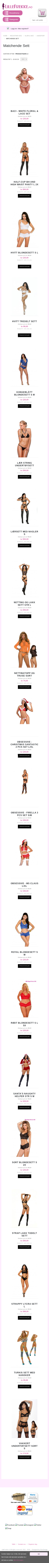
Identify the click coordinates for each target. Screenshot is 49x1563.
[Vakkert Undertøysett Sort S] (25, 1418)
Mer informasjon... (19, 1560)
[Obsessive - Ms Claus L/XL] (25, 852)
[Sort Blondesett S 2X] (25, 1137)
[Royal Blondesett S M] (25, 927)
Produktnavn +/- (22, 54)
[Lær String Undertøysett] (25, 438)
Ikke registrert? (23, 29)
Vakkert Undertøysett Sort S (24, 1445)
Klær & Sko (29, 35)
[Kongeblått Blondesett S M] (25, 367)
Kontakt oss (22, 1544)
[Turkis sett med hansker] (25, 1348)
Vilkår (13, 1544)
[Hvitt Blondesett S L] (25, 228)
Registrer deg (16, 35)
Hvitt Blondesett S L (24, 253)
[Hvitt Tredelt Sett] (25, 296)
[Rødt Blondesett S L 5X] (25, 998)
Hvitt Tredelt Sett (24, 321)
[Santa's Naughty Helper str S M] (25, 1069)
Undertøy (41, 35)
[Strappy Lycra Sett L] (25, 1279)
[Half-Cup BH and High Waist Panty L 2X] (25, 157)
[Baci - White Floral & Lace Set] (25, 80)
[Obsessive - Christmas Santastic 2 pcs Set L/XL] (25, 711)
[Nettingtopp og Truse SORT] (25, 648)
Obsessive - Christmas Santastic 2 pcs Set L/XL (24, 744)
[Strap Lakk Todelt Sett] (25, 1208)
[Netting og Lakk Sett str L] (25, 577)
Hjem (5, 35)
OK (39, 1554)
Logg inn (14, 29)
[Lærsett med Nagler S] (25, 507)
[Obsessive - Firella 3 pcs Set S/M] (25, 782)
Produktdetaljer (24, 125)
